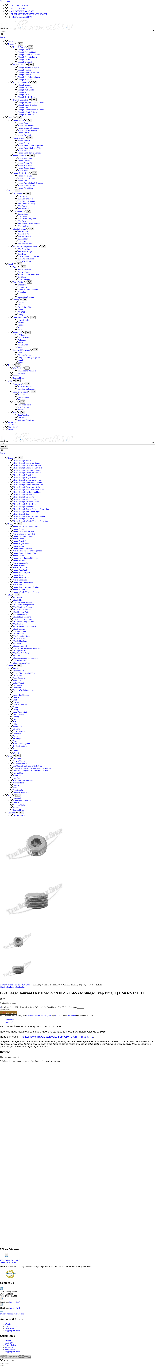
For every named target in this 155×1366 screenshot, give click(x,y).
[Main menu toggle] (4, 447)
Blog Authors (10, 1349)
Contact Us (9, 1343)
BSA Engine (26, 985)
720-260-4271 (14, 1308)
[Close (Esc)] (8, 1363)
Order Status (9, 1328)
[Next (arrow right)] (3, 1365)
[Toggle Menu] (20, 43)
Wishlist (8, 1324)
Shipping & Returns (12, 1331)
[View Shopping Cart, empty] (77, 34)
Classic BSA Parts (13, 985)
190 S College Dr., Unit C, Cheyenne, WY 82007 (10, 1261)
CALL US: (4, 1302)
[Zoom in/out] (1, 1363)
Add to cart (5, 1010)
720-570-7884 (14, 1302)
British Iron (72, 1016)
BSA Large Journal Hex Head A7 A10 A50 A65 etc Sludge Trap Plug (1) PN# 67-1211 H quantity (39, 1007)
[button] (16, 44)
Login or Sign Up (11, 1326)
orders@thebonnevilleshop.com (12, 1314)
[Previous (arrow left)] (1, 1365)
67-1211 (58, 1016)
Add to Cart (49, 1113)
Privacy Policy (10, 1345)
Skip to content (6, 1)
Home (2, 985)
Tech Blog (9, 1347)
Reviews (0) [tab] (9, 1022)
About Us (8, 1341)
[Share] (6, 1363)
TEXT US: (4, 1308)
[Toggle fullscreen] (3, 1363)
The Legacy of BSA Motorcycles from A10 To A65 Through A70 (56, 1036)
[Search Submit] (153, 30)
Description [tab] (9, 1020)
